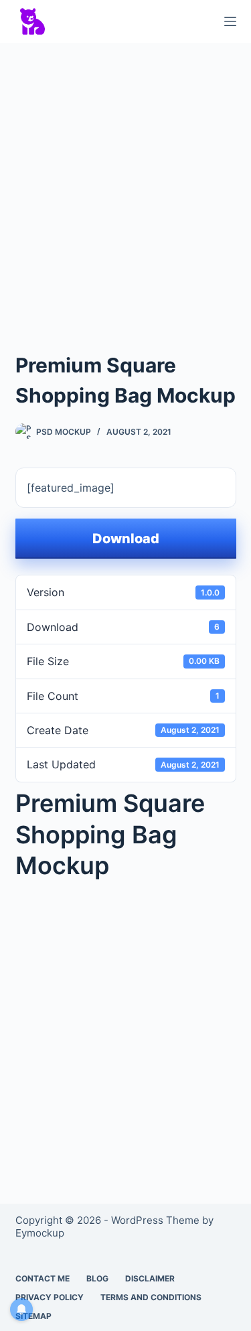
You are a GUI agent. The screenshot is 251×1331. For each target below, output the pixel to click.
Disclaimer (150, 1278)
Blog (97, 1278)
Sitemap (33, 1316)
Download (125, 539)
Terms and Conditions (150, 1297)
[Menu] (230, 21)
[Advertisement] (125, 184)
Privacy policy (49, 1297)
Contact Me (42, 1278)
